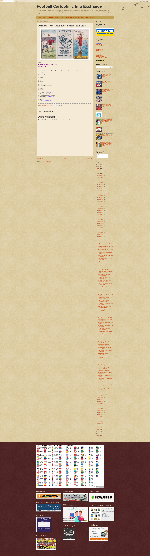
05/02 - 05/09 (101, 392)
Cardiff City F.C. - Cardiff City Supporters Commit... (103, 301)
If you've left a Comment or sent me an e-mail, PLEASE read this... (81, 17)
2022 (98, 171)
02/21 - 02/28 (101, 410)
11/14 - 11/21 (101, 186)
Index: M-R (98, 48)
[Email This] (55, 105)
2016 (98, 433)
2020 (98, 426)
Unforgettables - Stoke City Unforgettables (103, 354)
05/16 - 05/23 (101, 234)
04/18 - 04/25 (101, 395)
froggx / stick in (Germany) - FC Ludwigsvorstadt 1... (104, 278)
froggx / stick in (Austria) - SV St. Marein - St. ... (104, 389)
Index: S (97, 51)
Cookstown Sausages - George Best (105, 386)
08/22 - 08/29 (101, 208)
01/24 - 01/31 (101, 418)
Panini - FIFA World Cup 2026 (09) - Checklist (106, 128)
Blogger (77, 553)
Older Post (90, 158)
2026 (98, 164)
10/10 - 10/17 (101, 195)
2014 (98, 437)
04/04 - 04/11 (101, 399)
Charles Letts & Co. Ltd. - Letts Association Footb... (104, 312)
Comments (100, 157)
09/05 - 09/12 (101, 204)
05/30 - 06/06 (101, 230)
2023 (98, 170)
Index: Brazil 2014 (99, 55)
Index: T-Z (98, 52)
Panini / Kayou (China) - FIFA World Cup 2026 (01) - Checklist (107, 82)
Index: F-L (98, 46)
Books (44, 17)
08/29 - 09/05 (101, 206)
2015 (98, 435)
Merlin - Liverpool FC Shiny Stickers (105, 331)
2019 (98, 427)
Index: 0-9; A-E (99, 44)
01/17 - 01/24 (101, 419)
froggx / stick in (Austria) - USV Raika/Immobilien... (104, 345)
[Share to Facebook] (59, 105)
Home (39, 17)
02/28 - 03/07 (101, 408)
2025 (98, 166)
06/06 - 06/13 (101, 229)
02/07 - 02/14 (101, 414)
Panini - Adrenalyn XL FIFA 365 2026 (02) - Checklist (107, 135)
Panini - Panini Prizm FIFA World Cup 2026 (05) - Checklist (107, 97)
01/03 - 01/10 (101, 423)
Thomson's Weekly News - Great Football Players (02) (104, 281)
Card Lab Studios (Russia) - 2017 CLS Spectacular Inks (105, 247)
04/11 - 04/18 (101, 397)
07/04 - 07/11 (101, 221)
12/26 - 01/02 (101, 175)
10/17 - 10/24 (101, 193)
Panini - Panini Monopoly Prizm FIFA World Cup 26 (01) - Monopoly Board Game (107, 144)
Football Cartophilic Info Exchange (69, 6)
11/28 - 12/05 (101, 182)
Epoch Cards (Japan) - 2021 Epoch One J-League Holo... (105, 272)
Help (56, 17)
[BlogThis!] (56, 105)
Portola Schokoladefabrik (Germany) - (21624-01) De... (105, 385)
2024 (98, 168)
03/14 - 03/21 (101, 405)
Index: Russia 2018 (100, 56)
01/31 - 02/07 (101, 416)
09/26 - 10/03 (101, 199)
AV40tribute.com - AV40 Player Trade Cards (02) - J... (105, 292)
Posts (99, 154)
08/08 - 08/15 (101, 212)
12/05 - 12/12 (101, 180)
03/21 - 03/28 (101, 403)
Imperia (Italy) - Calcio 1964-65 (104, 370)
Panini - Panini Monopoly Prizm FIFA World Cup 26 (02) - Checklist (107, 120)
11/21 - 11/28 (101, 184)
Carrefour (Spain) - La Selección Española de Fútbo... (104, 307)
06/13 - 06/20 (101, 227)
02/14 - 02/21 (101, 412)
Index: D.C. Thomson (100, 45)
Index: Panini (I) (99, 49)
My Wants (50, 17)
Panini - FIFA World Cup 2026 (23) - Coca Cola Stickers (106, 105)
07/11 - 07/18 (101, 219)
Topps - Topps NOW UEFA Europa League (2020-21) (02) (104, 334)
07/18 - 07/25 (101, 217)
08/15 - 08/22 (101, 210)
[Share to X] (58, 105)
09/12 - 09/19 (101, 203)
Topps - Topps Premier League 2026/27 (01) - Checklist (106, 75)
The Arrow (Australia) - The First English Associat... (104, 382)
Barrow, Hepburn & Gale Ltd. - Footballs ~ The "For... (104, 365)
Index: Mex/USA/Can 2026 (101, 57)
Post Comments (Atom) (46, 161)
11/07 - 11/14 (101, 188)
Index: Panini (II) (99, 50)
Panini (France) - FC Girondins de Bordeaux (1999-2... (104, 329)
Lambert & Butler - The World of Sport (105, 269)
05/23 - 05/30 (101, 232)
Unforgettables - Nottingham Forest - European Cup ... (105, 244)
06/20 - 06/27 (101, 225)
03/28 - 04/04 (101, 401)
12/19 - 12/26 (101, 177)
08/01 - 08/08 (101, 214)
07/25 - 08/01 (101, 216)
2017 (98, 431)
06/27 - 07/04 (101, 223)
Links (61, 17)
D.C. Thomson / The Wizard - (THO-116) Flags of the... (105, 267)
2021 (98, 173)
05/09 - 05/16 (101, 236)
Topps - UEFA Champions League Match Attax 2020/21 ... (104, 336)
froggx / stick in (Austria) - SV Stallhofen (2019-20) (103, 368)
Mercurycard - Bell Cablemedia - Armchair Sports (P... (104, 275)
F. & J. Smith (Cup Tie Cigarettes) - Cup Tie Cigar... (105, 362)
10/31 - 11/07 (101, 190)
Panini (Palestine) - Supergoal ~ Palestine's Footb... (104, 298)
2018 (98, 429)
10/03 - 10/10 (101, 197)
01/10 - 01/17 (101, 421)
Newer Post (40, 158)
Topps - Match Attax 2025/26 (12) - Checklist (107, 112)
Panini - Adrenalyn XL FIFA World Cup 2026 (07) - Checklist (107, 90)
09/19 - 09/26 (101, 201)
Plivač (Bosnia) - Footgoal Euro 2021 (105, 317)
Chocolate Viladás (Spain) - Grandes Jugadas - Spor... (105, 264)
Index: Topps (98, 54)
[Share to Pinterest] (61, 105)
